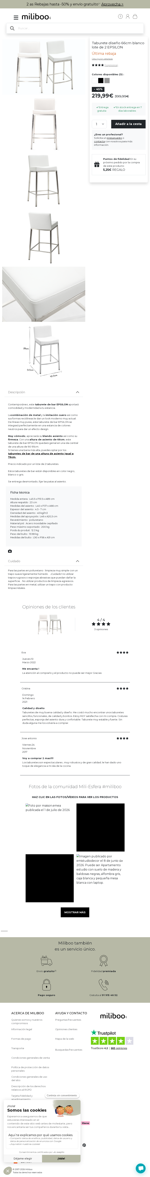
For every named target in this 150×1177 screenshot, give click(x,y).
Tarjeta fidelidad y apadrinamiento (22, 1097)
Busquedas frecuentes (68, 1049)
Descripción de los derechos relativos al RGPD (28, 1088)
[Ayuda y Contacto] (120, 16)
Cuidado (14, 561)
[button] (49, 827)
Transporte (17, 1048)
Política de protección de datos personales (30, 1069)
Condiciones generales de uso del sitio (29, 1078)
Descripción (16, 392)
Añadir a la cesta (128, 124)
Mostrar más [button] (75, 912)
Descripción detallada (102, 59)
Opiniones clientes (66, 1029)
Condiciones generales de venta (30, 1057)
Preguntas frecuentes (68, 1019)
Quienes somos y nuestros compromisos (26, 1021)
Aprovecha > (112, 4)
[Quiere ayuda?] (141, 1168)
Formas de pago (21, 1038)
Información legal (21, 1029)
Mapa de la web (64, 1038)
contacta (99, 141)
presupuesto (114, 138)
